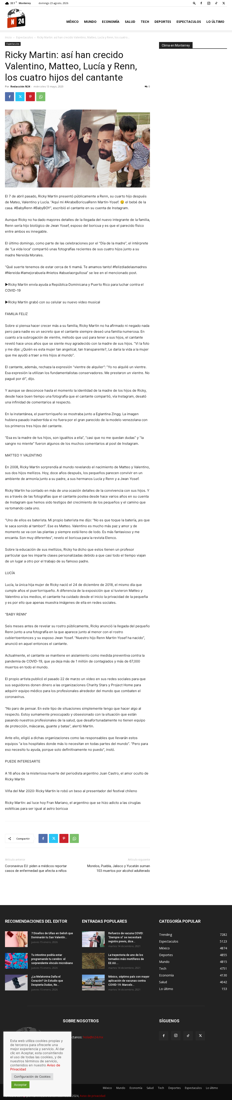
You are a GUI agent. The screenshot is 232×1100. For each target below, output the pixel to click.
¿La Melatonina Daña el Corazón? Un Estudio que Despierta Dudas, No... (47, 980)
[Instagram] (208, 3)
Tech (145, 21)
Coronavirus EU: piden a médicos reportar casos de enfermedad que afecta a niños (36, 868)
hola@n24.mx (93, 1037)
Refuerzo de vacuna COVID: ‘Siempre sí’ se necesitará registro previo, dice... (125, 937)
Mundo (90, 21)
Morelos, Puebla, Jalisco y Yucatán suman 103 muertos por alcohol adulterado (118, 868)
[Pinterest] (30, 96)
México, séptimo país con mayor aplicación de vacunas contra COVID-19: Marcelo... (128, 980)
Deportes (163, 21)
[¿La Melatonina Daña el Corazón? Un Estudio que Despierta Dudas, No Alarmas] (16, 982)
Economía (110, 21)
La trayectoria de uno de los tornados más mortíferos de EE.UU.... (126, 959)
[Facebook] (201, 3)
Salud (130, 21)
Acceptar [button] (20, 1084)
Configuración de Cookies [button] (32, 1076)
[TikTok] (216, 3)
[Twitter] (223, 3)
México (72, 21)
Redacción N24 (20, 86)
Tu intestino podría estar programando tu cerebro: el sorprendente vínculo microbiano (52, 959)
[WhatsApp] (40, 96)
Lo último (215, 21)
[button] (194, 3)
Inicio (8, 37)
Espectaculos (188, 21)
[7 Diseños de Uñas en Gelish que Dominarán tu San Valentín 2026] (16, 939)
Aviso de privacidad (92, 1096)
